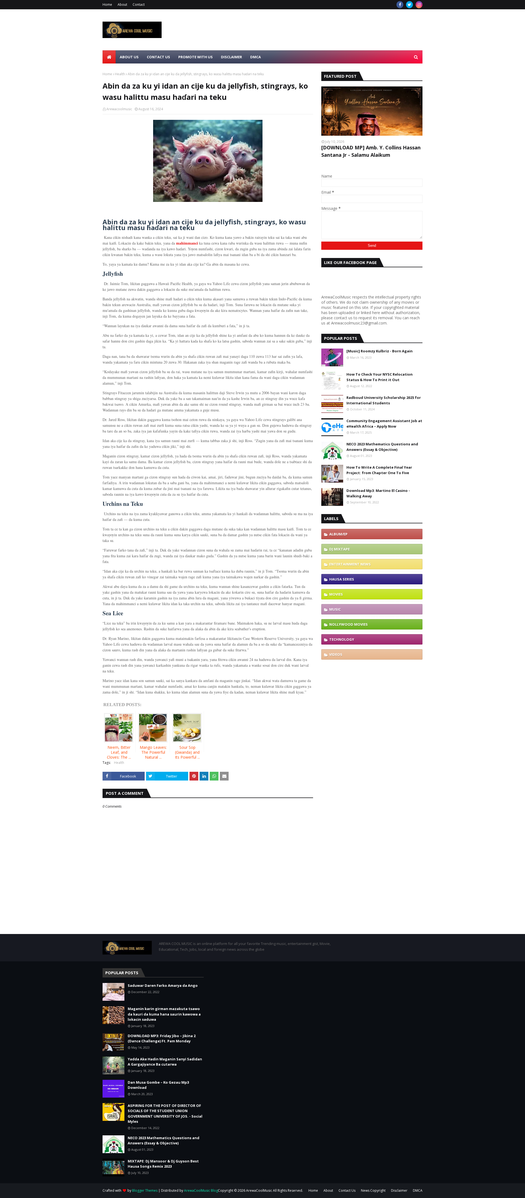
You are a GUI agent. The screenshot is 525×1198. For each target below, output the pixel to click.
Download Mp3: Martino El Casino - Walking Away (378, 493)
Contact (139, 4)
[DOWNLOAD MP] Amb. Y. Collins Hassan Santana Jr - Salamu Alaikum (371, 151)
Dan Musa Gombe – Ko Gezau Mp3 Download (158, 1085)
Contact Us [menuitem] (158, 56)
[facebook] (399, 4)
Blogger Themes (145, 1190)
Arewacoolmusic (119, 109)
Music (335, 609)
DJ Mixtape (339, 549)
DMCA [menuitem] (255, 56)
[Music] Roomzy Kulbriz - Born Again (379, 351)
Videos (335, 654)
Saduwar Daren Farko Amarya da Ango (163, 985)
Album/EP (338, 534)
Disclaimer (399, 1190)
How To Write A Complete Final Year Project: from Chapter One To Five (379, 470)
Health (120, 74)
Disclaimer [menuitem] (231, 56)
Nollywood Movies (348, 624)
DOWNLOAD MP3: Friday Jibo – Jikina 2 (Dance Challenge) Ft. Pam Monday (162, 1038)
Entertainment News (350, 564)
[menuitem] (109, 56)
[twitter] (409, 4)
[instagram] (419, 4)
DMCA (417, 1190)
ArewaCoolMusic (259, 1190)
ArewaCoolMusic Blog (201, 1190)
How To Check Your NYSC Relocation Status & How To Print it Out (379, 377)
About (122, 4)
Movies (336, 594)
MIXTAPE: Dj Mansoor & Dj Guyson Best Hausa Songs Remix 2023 (163, 1164)
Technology (341, 639)
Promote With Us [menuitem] (195, 56)
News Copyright (373, 1190)
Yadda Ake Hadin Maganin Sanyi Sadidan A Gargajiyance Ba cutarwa (165, 1062)
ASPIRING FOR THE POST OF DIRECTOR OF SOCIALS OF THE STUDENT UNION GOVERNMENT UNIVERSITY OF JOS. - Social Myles (165, 1113)
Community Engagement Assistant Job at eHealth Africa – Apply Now (384, 423)
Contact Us (347, 1190)
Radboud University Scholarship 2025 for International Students (383, 400)
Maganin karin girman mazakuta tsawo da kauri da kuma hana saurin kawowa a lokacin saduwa (164, 1014)
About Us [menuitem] (129, 56)
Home (107, 4)
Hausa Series (341, 579)
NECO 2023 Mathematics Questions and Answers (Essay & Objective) (382, 447)
